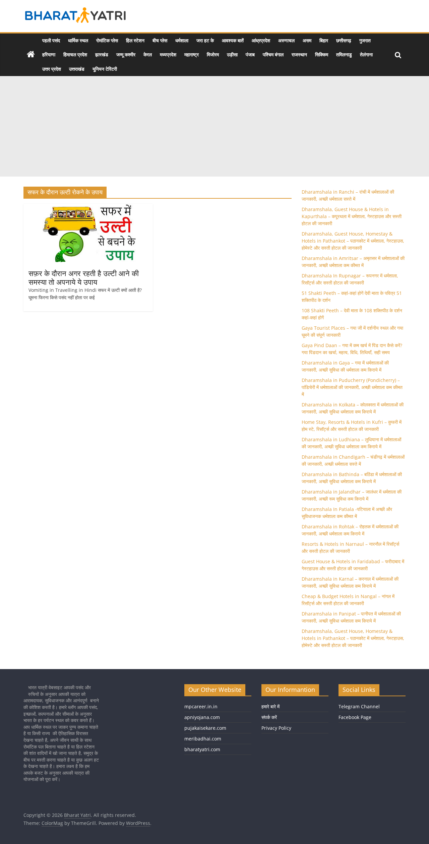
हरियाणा (48, 54)
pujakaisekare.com (205, 728)
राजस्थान (299, 54)
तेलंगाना (366, 54)
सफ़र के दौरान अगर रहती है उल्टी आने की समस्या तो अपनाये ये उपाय (83, 277)
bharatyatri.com (202, 749)
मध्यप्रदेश (168, 54)
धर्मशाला (181, 40)
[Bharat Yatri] (30, 55)
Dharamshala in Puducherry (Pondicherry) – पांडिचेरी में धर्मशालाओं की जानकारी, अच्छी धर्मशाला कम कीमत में (352, 387)
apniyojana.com (202, 717)
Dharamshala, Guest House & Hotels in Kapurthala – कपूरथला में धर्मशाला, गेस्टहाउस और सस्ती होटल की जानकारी (352, 216)
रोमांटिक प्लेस (107, 40)
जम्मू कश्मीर (125, 54)
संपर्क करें (269, 717)
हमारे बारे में (270, 706)
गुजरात (365, 40)
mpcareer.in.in (201, 706)
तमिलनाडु (344, 54)
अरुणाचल (286, 40)
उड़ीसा (232, 54)
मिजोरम (213, 54)
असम (307, 40)
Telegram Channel (359, 706)
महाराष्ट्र (191, 54)
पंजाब (250, 54)
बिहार (323, 40)
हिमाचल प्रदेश (75, 54)
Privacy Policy (276, 728)
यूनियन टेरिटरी (105, 69)
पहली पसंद (51, 40)
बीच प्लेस (159, 40)
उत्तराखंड (76, 69)
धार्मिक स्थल (78, 40)
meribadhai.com (202, 738)
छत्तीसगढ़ (343, 40)
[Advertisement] (214, 126)
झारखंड (101, 54)
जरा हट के (205, 40)
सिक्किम (321, 54)
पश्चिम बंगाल (273, 54)
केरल (147, 54)
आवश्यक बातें (233, 40)
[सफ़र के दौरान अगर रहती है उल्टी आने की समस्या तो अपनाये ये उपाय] (88, 207)
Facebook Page (355, 717)
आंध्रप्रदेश (261, 40)
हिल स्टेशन (135, 40)
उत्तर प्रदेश (51, 69)
